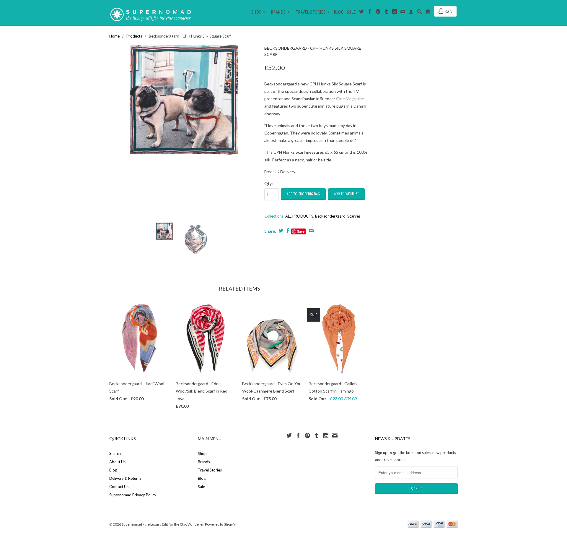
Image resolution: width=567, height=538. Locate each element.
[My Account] (411, 12)
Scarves (354, 216)
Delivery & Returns (125, 478)
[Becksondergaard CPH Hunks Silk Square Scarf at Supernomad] (183, 100)
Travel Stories (313, 12)
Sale (351, 12)
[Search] (419, 12)
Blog (339, 12)
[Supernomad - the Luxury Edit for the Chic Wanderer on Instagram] (394, 12)
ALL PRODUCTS (299, 216)
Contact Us (118, 486)
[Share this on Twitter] (280, 230)
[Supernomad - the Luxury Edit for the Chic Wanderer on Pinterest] (378, 12)
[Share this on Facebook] (287, 230)
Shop (258, 12)
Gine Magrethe (350, 98)
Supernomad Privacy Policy (132, 494)
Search (115, 453)
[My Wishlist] (428, 13)
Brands (280, 12)
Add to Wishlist (346, 193)
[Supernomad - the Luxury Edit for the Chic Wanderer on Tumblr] (386, 12)
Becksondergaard (330, 216)
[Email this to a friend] (310, 230)
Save (300, 231)
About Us (117, 461)
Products (134, 36)
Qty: (268, 183)
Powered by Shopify (220, 524)
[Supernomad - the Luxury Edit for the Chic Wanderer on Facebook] (369, 12)
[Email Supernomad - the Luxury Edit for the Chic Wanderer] (402, 12)
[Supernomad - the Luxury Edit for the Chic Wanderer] (150, 12)
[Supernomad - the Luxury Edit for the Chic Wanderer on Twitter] (361, 12)
